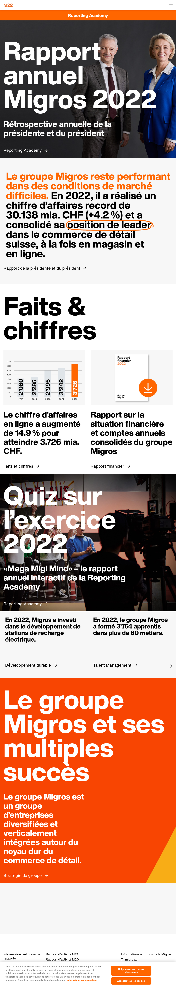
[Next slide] (170, 666)
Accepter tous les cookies (131, 981)
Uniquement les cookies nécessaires (131, 971)
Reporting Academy (88, 15)
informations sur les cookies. (82, 980)
